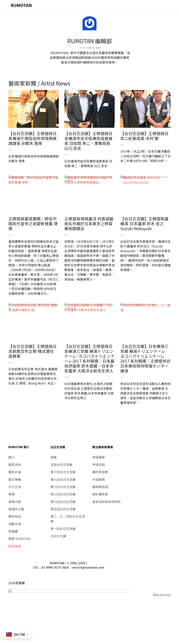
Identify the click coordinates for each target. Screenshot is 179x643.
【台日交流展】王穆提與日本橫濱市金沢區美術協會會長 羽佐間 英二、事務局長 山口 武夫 (88, 140)
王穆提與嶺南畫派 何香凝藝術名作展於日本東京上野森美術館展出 (88, 223)
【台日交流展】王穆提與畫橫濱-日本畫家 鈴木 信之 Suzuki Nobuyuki (144, 223)
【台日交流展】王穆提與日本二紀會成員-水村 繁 (144, 135)
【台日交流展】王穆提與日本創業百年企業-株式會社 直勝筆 (32, 351)
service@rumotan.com (88, 567)
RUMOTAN (57, 563)
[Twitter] (89, 68)
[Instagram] (92, 68)
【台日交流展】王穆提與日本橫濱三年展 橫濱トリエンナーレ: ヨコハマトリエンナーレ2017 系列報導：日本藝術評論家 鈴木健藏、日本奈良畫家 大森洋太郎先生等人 (89, 358)
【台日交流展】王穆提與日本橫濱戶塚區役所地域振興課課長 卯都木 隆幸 (32, 138)
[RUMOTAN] (162, 595)
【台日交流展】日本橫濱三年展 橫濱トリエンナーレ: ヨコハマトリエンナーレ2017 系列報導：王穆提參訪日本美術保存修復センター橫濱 (145, 358)
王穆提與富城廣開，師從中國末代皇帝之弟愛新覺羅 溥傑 (33, 223)
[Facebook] (86, 68)
